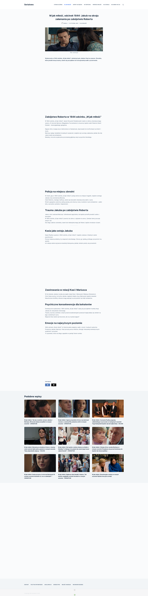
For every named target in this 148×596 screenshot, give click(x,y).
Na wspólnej (87, 4)
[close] (74, 590)
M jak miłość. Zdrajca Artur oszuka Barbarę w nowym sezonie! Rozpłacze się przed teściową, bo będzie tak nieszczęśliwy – (107, 449)
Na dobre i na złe (115, 4)
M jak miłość (67, 4)
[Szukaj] (123, 4)
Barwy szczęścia (77, 4)
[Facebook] (47, 385)
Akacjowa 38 (47, 584)
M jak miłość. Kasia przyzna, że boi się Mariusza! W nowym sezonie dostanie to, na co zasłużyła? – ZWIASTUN (39, 476)
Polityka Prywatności (37, 584)
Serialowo (29, 4)
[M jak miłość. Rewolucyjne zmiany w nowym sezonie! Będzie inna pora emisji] (108, 463)
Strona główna (58, 4)
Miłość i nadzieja (66, 584)
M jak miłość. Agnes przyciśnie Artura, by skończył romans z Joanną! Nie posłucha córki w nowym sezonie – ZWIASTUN (73, 421)
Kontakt (26, 584)
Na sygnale (106, 4)
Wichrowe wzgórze (78, 584)
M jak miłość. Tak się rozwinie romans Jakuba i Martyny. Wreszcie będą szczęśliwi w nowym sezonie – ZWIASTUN (38, 421)
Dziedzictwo (56, 584)
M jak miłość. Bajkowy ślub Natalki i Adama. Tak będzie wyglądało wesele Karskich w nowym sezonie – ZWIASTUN (72, 476)
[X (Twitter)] (53, 385)
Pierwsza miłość (97, 4)
